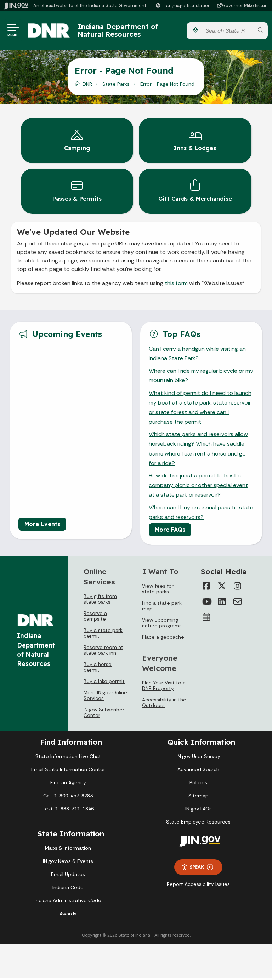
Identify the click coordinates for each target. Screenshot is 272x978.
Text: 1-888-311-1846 (68, 808)
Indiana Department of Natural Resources (118, 30)
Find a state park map (162, 606)
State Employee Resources (198, 822)
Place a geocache (163, 637)
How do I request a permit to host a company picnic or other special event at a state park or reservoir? (198, 485)
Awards (68, 913)
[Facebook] (206, 586)
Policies (198, 782)
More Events (42, 523)
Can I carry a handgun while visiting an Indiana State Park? (197, 353)
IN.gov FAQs (198, 808)
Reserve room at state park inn (103, 650)
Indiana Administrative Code (68, 900)
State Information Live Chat (68, 756)
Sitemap (198, 795)
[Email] (237, 601)
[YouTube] (206, 601)
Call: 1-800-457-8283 (68, 795)
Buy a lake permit (104, 681)
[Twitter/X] (222, 586)
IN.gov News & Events (68, 861)
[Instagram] (237, 586)
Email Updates (68, 874)
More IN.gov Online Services (105, 695)
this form (176, 283)
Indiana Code (68, 887)
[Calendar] (206, 617)
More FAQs (170, 529)
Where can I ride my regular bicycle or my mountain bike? (201, 375)
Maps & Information (68, 848)
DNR (87, 84)
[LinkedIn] (222, 601)
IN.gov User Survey (198, 756)
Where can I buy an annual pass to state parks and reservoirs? (201, 512)
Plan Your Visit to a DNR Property (164, 685)
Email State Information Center (68, 769)
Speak (197, 867)
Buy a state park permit (103, 633)
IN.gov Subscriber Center (104, 712)
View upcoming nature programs (162, 623)
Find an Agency (68, 782)
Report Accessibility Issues (198, 884)
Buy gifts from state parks (100, 599)
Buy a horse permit (98, 667)
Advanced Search (198, 769)
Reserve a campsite (95, 616)
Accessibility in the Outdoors (164, 702)
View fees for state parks (158, 589)
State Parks (116, 84)
